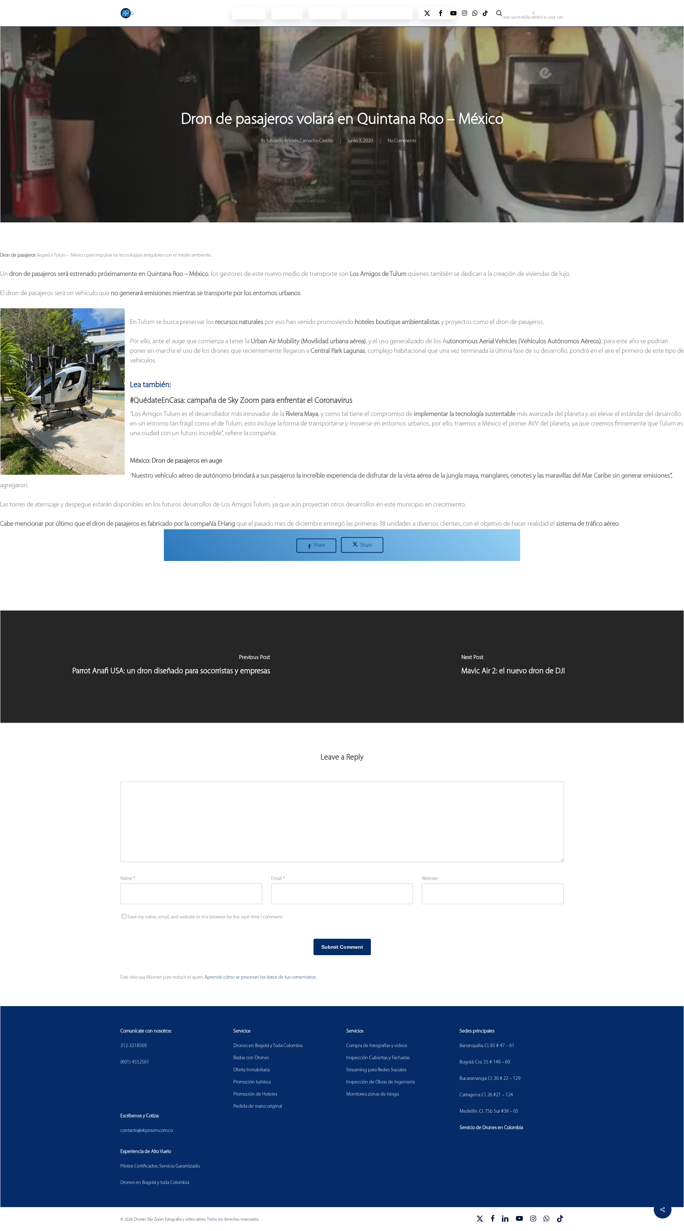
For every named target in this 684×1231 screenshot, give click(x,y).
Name (127, 878)
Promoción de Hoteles (255, 1094)
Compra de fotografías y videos (376, 1046)
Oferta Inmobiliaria (251, 1070)
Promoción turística (252, 1082)
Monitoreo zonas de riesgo (372, 1094)
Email (278, 878)
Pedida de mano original (257, 1106)
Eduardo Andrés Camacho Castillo (299, 141)
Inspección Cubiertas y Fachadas (378, 1058)
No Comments (402, 141)
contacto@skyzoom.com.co (146, 1130)
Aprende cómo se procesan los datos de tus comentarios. (260, 977)
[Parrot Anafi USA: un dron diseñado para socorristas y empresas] (171, 667)
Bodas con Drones (251, 1058)
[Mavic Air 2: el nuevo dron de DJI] (513, 667)
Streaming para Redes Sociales (376, 1070)
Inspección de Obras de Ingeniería (380, 1082)
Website (430, 878)
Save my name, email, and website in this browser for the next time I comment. (205, 917)
